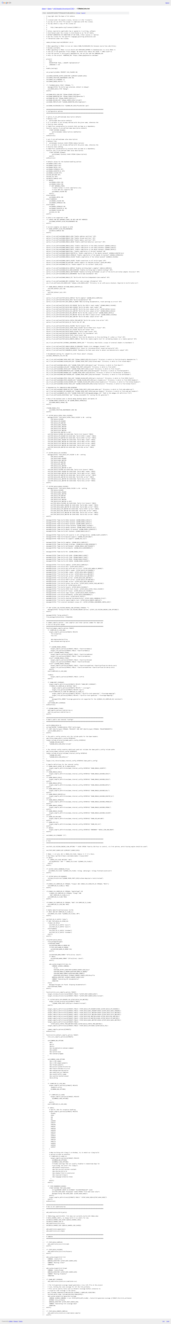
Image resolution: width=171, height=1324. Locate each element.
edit (83, 13)
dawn (44, 9)
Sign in (167, 3)
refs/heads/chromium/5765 (63, 9)
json (167, 1321)
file (78, 13)
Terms (20, 1321)
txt (163, 1321)
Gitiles (10, 1321)
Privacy (16, 1321)
